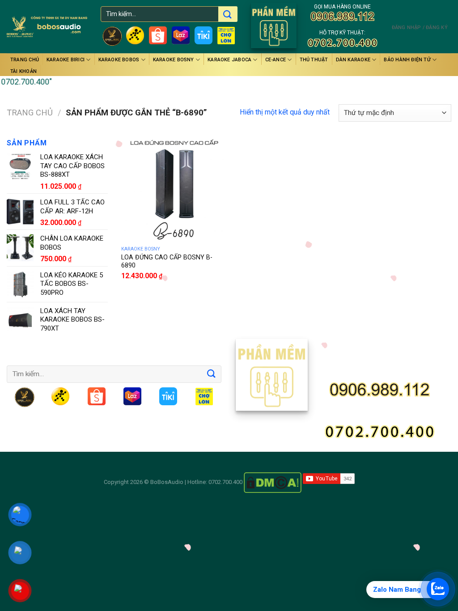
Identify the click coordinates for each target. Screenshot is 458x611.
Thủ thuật (314, 60)
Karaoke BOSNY (173, 60)
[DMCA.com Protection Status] (272, 482)
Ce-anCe (275, 60)
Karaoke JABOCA (229, 60)
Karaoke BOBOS (119, 60)
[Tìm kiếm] (227, 15)
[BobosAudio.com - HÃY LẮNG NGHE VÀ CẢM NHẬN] (47, 26)
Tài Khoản (23, 71)
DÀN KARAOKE (353, 60)
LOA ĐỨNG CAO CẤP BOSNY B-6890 (166, 262)
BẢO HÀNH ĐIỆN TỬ (407, 60)
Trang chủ (24, 60)
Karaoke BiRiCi (66, 60)
